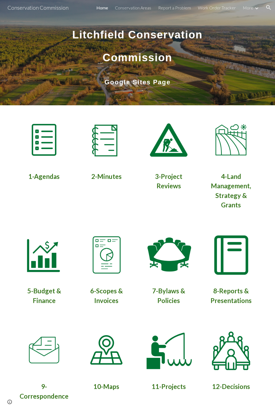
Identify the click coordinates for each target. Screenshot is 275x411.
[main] (137, 52)
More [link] (248, 7)
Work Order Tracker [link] (217, 7)
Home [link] (102, 7)
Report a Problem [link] (174, 7)
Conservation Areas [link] (133, 7)
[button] (268, 7)
